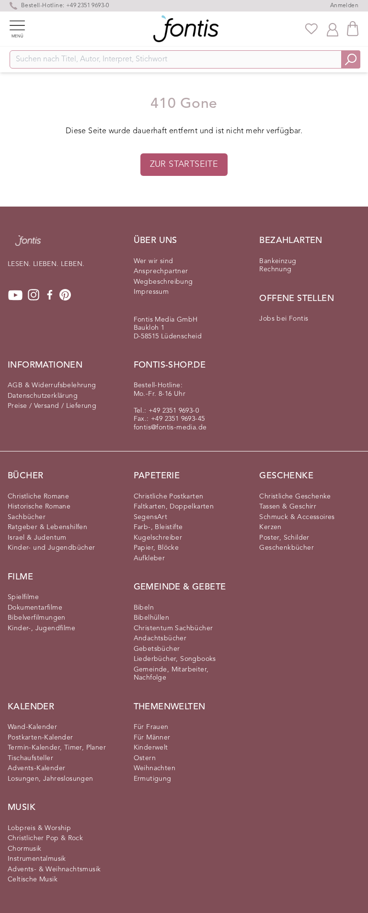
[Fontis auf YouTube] (15, 295)
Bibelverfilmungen (37, 617)
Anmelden (344, 6)
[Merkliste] (311, 29)
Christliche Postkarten (169, 496)
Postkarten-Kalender (40, 737)
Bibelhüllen (151, 617)
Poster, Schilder (284, 537)
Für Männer (152, 737)
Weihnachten (154, 768)
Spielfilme (23, 597)
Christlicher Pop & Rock (45, 838)
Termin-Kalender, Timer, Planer (57, 747)
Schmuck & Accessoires (296, 517)
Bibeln (144, 607)
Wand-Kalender (32, 727)
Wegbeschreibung (163, 281)
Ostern (145, 758)
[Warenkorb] (352, 28)
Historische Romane (39, 506)
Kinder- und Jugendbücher (51, 547)
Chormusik (25, 848)
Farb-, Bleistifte (158, 527)
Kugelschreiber (158, 537)
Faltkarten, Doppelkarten (174, 506)
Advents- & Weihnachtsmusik (54, 869)
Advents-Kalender (36, 768)
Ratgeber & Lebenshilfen (47, 527)
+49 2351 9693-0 (174, 410)
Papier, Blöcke (156, 547)
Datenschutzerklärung (43, 396)
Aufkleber (149, 558)
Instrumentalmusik (37, 858)
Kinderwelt (151, 747)
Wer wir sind (153, 261)
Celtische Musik (33, 879)
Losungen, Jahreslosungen (50, 778)
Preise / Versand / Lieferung (52, 406)
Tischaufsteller (30, 758)
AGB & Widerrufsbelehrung (52, 385)
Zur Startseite (184, 164)
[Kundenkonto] (332, 28)
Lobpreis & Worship (39, 828)
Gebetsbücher (157, 649)
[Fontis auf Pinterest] (65, 295)
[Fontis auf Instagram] (33, 295)
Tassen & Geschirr (287, 506)
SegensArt (151, 517)
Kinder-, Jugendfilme (41, 628)
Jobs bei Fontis (283, 318)
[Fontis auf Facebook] (50, 295)
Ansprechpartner (161, 271)
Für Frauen (151, 727)
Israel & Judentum (37, 537)
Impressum (151, 292)
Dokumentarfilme (35, 607)
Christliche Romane (38, 496)
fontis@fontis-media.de (170, 427)
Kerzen (270, 527)
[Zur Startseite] (28, 245)
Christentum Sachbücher (173, 628)
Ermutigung (153, 778)
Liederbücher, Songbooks (175, 659)
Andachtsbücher (160, 638)
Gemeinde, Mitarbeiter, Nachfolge (171, 674)
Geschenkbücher (286, 547)
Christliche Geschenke (295, 496)
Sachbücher (27, 517)
